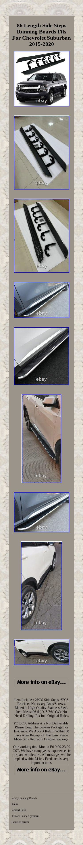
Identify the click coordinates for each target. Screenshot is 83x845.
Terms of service (20, 822)
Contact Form (19, 810)
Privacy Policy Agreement (25, 816)
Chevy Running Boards (24, 798)
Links (15, 804)
